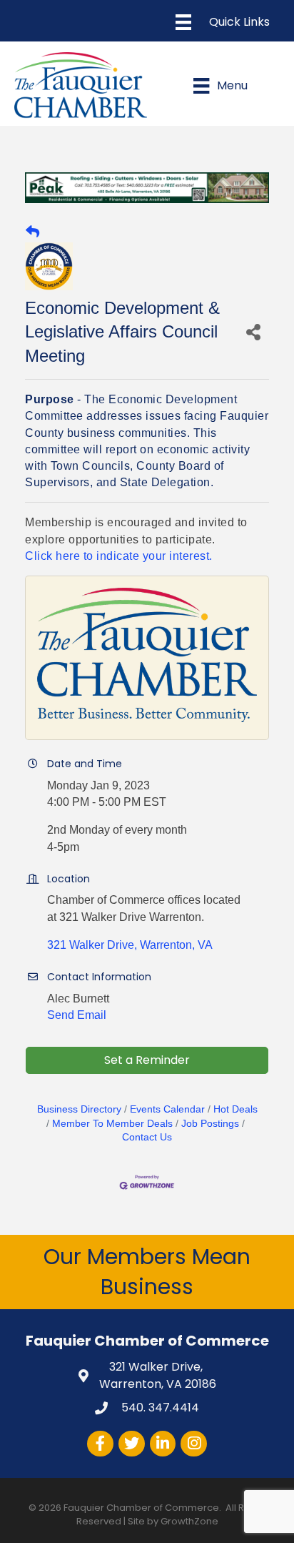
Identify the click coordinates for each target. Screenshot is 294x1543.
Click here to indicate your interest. (119, 556)
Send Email (76, 1015)
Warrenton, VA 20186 (157, 1375)
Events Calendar (167, 1109)
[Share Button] (253, 331)
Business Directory (79, 1109)
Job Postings (210, 1123)
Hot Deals (235, 1109)
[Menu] (223, 22)
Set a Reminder (147, 1060)
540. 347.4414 (158, 1407)
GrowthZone (189, 1521)
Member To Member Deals (112, 1123)
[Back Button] (32, 232)
